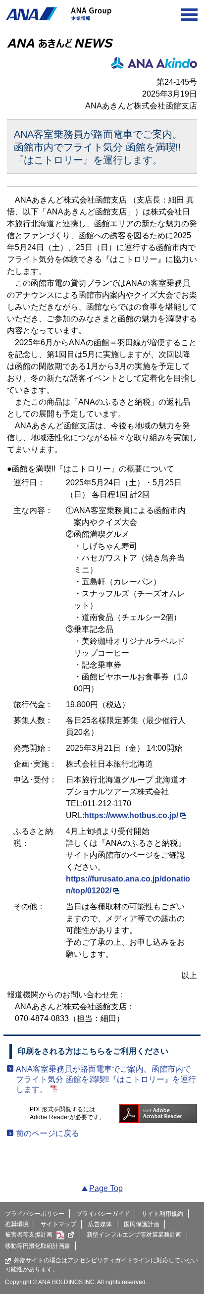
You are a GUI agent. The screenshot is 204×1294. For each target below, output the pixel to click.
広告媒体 (100, 1224)
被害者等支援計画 (28, 1234)
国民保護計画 (141, 1224)
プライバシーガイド (103, 1213)
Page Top (106, 1188)
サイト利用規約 (162, 1213)
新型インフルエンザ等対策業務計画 (134, 1234)
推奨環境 (17, 1224)
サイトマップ (58, 1224)
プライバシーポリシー (34, 1213)
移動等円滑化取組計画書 (37, 1245)
